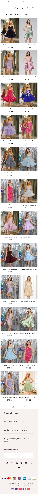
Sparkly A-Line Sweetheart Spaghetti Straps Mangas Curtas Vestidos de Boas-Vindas (9, 365)
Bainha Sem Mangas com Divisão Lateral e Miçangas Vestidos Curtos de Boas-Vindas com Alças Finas (9, 333)
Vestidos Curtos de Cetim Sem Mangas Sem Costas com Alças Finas (28, 44)
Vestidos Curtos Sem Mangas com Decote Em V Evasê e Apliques (28, 205)
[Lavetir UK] (17, 489)
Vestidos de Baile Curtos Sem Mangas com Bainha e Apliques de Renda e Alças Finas (9, 301)
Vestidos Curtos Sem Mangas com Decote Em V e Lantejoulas (28, 141)
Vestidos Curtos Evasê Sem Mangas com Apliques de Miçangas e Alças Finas (9, 173)
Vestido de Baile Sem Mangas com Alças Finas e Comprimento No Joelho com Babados (9, 141)
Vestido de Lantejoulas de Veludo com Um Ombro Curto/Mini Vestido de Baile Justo (28, 365)
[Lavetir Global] (13, 489)
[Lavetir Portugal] (29, 489)
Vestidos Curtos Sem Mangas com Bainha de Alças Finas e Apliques (9, 76)
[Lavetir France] (25, 489)
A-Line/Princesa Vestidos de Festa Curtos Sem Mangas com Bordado (28, 397)
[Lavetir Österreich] (21, 489)
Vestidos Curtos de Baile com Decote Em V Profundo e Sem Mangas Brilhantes (9, 269)
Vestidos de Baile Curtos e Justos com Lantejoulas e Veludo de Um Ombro (9, 205)
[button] (4, 8)
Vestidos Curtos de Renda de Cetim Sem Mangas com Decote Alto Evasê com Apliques (28, 76)
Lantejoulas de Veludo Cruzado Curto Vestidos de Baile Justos (9, 397)
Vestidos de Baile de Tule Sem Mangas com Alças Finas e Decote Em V (28, 237)
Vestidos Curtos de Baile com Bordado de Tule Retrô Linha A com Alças (28, 301)
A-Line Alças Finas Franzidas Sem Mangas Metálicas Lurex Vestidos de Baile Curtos (28, 173)
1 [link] (13, 406)
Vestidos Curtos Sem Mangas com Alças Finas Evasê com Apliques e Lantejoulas (10, 44)
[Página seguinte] (24, 406)
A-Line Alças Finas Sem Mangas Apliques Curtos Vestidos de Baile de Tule (28, 269)
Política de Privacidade (14, 486)
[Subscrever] (30, 455)
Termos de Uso (26, 486)
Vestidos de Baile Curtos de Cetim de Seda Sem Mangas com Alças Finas (28, 333)
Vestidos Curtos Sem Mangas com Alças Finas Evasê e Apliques (10, 237)
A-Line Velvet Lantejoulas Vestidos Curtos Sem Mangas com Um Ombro (10, 109)
